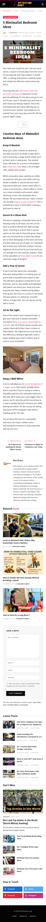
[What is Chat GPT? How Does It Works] (9, 762)
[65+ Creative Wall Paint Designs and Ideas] (9, 749)
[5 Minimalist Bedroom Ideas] (23, 51)
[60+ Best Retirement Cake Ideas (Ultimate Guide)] (9, 774)
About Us (33, 916)
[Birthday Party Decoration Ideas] (9, 860)
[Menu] (3, 4)
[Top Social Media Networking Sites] (9, 839)
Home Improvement (10, 17)
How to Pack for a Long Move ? (16, 615)
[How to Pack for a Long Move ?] (23, 600)
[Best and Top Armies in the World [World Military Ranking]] (23, 802)
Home (14, 916)
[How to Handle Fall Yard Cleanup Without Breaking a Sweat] (23, 563)
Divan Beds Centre (29, 256)
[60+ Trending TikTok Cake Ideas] (9, 849)
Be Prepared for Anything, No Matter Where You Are (13, 447)
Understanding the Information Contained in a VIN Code (30, 736)
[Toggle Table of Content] (23, 124)
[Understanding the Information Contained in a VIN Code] (9, 737)
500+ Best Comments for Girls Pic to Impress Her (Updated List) (29, 724)
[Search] (42, 4)
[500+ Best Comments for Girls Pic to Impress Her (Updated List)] (9, 724)
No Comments (16, 36)
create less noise (14, 167)
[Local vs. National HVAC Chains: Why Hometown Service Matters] (23, 525)
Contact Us (23, 916)
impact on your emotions (25, 202)
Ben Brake (13, 32)
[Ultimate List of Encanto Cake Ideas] (9, 871)
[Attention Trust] (23, 4)
